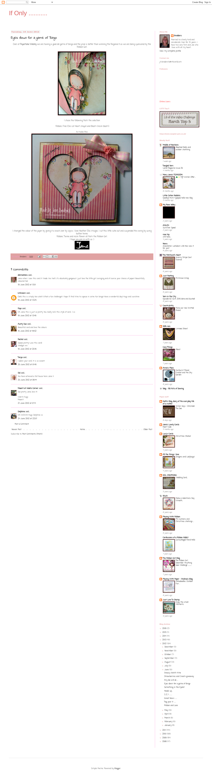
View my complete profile (170, 51)
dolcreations (23, 275)
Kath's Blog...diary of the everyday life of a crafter (178, 402)
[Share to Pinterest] (56, 256)
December (169, 647)
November (169, 650)
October (168, 654)
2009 (164, 737)
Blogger (117, 768)
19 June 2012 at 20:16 (27, 349)
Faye (20, 308)
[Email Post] (39, 256)
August (168, 662)
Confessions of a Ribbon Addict (175, 537)
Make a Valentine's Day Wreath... (185, 499)
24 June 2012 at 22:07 (27, 418)
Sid (19, 373)
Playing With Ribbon (171, 516)
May (167, 710)
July (167, 665)
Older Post (148, 429)
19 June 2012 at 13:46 (27, 315)
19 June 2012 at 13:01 (27, 284)
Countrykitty (168, 305)
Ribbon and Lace (171, 705)
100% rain (166, 326)
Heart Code (167, 427)
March (168, 718)
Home (82, 429)
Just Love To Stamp (171, 599)
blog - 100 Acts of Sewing (173, 388)
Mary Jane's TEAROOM (173, 174)
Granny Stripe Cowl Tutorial (184, 258)
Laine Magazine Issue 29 (173, 168)
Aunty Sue (22, 324)
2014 (164, 636)
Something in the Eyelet (174, 687)
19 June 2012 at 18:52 (27, 331)
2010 (164, 734)
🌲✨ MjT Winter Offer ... (186, 177)
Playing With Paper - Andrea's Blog (178, 579)
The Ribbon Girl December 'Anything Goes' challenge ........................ (184, 563)
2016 (164, 628)
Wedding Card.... (181, 477)
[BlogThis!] (47, 256)
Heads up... (168, 691)
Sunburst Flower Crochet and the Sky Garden (184, 372)
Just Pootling (168, 276)
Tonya (20, 357)
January (168, 725)
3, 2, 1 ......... (168, 694)
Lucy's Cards (168, 433)
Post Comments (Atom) (32, 434)
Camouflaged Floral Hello (185, 540)
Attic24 (166, 225)
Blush (165, 496)
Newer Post (16, 429)
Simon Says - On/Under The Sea (185, 407)
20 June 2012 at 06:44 (27, 380)
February (169, 721)
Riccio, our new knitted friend (185, 309)
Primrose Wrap (182, 278)
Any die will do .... (171, 680)
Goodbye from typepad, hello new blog (177, 198)
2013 (164, 639)
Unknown (22, 293)
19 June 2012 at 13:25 (27, 300)
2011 (164, 730)
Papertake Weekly (28, 44)
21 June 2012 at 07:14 (27, 403)
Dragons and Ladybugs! (185, 456)
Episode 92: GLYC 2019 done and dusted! (179, 299)
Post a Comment (22, 424)
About (178, 349)
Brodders (178, 35)
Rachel (20, 339)
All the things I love (171, 454)
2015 (164, 632)
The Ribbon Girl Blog (171, 558)
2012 (164, 643)
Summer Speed (169, 227)
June (167, 669)
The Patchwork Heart (172, 255)
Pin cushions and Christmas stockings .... (185, 520)
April (167, 714)
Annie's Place (168, 368)
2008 (164, 741)
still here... (167, 237)
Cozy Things (168, 347)
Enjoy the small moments (182, 603)
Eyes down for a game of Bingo (177, 683)
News (165, 243)
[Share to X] (50, 256)
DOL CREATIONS (170, 475)
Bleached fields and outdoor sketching (183, 148)
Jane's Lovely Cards (171, 424)
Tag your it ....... (170, 702)
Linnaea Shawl (182, 328)
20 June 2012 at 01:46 (27, 364)
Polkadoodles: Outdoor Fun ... (184, 582)
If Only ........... (28, 13)
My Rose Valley (169, 204)
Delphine (21, 411)
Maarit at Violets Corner (28, 388)
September (170, 658)
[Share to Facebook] (53, 256)
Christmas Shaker (183, 436)
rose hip (166, 234)
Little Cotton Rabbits (171, 195)
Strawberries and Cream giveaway (179, 676)
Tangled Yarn (168, 165)
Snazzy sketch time (172, 672)
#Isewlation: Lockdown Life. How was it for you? (178, 247)
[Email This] (44, 256)
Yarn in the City (169, 296)
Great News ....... (170, 698)
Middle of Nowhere (170, 145)
